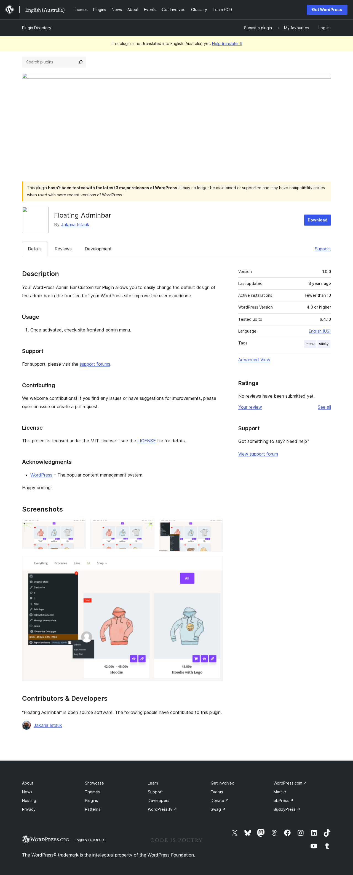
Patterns (92, 809)
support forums (95, 364)
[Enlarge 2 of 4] (147, 526)
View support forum (258, 454)
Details (35, 248)
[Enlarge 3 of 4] (215, 526)
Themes (92, 792)
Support (323, 248)
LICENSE (146, 440)
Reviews (63, 248)
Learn (153, 783)
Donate (220, 800)
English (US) (320, 331)
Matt (280, 792)
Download (317, 220)
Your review (250, 407)
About (27, 783)
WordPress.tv (162, 809)
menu (310, 344)
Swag (218, 809)
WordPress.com (290, 783)
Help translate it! (227, 43)
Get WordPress (327, 9)
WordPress (41, 475)
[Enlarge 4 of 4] (215, 563)
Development (98, 248)
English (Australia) (90, 840)
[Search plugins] (80, 62)
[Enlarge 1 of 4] (78, 526)
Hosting (29, 800)
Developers (158, 800)
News (27, 792)
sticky (324, 344)
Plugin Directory (36, 27)
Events (217, 792)
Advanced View (254, 359)
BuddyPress (287, 809)
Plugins (91, 800)
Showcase (94, 783)
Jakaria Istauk (75, 224)
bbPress (283, 800)
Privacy (29, 809)
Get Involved (222, 783)
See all (324, 407)
